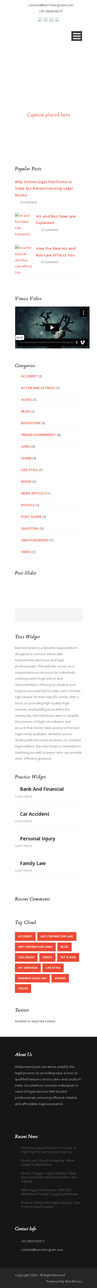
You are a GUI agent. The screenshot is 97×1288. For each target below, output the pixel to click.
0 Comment (28, 202)
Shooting (30, 528)
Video (26, 552)
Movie (26, 481)
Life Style (29, 470)
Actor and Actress (38, 388)
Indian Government (38, 434)
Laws (25, 446)
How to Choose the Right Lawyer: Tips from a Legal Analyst (50, 1204)
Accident (29, 376)
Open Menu (76, 36)
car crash (26, 957)
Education (30, 423)
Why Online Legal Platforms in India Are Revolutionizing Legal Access (44, 188)
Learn (26, 458)
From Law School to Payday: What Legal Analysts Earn (47, 1162)
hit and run (28, 967)
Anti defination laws (35, 947)
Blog (25, 411)
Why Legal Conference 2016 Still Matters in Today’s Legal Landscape (49, 1192)
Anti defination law (57, 936)
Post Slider (31, 516)
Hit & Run (68, 957)
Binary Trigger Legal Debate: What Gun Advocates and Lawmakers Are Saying (49, 1177)
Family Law (33, 863)
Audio (26, 399)
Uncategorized (34, 540)
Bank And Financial (42, 789)
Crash (47, 957)
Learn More (23, 796)
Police (23, 988)
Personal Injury (37, 838)
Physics (28, 505)
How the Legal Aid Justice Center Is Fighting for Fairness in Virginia (48, 1149)
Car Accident (34, 814)
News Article (32, 493)
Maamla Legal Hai (32, 978)
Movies (60, 978)
